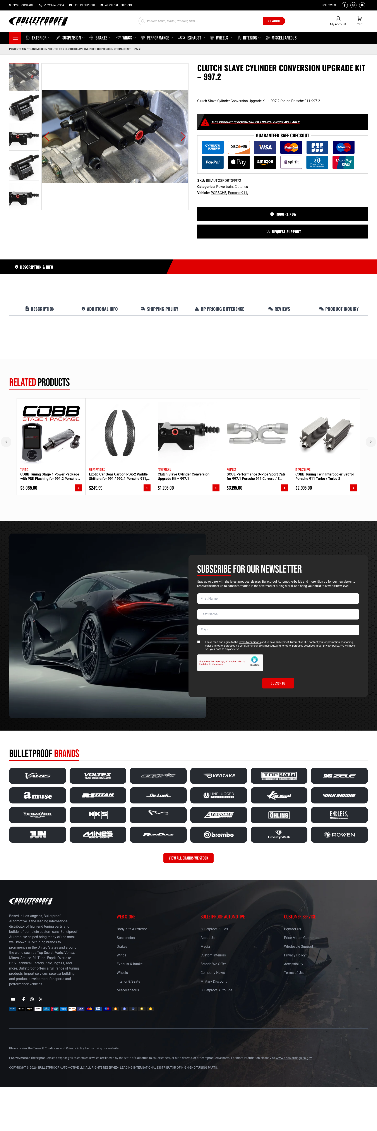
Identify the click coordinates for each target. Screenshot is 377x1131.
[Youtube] (362, 5)
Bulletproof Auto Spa (216, 990)
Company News (212, 973)
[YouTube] (13, 999)
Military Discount (213, 981)
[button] (47, 137)
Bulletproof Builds (214, 929)
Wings (121, 955)
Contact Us (292, 929)
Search (274, 21)
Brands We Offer (213, 964)
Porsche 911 (237, 193)
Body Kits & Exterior (132, 929)
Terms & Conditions (46, 1048)
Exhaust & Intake (129, 964)
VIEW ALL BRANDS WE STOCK (188, 858)
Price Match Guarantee (301, 938)
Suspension (126, 938)
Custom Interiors (213, 955)
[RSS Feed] (40, 999)
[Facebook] (345, 5)
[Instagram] (353, 5)
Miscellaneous (128, 990)
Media (205, 946)
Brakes (122, 946)
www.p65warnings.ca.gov (294, 1058)
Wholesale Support (298, 946)
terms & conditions (250, 642)
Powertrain (17, 49)
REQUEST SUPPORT (286, 231)
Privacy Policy (295, 955)
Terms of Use (294, 973)
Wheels (122, 973)
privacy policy (331, 645)
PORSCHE (218, 193)
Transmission (37, 49)
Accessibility (293, 964)
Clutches (55, 49)
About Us (207, 938)
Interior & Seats (128, 981)
